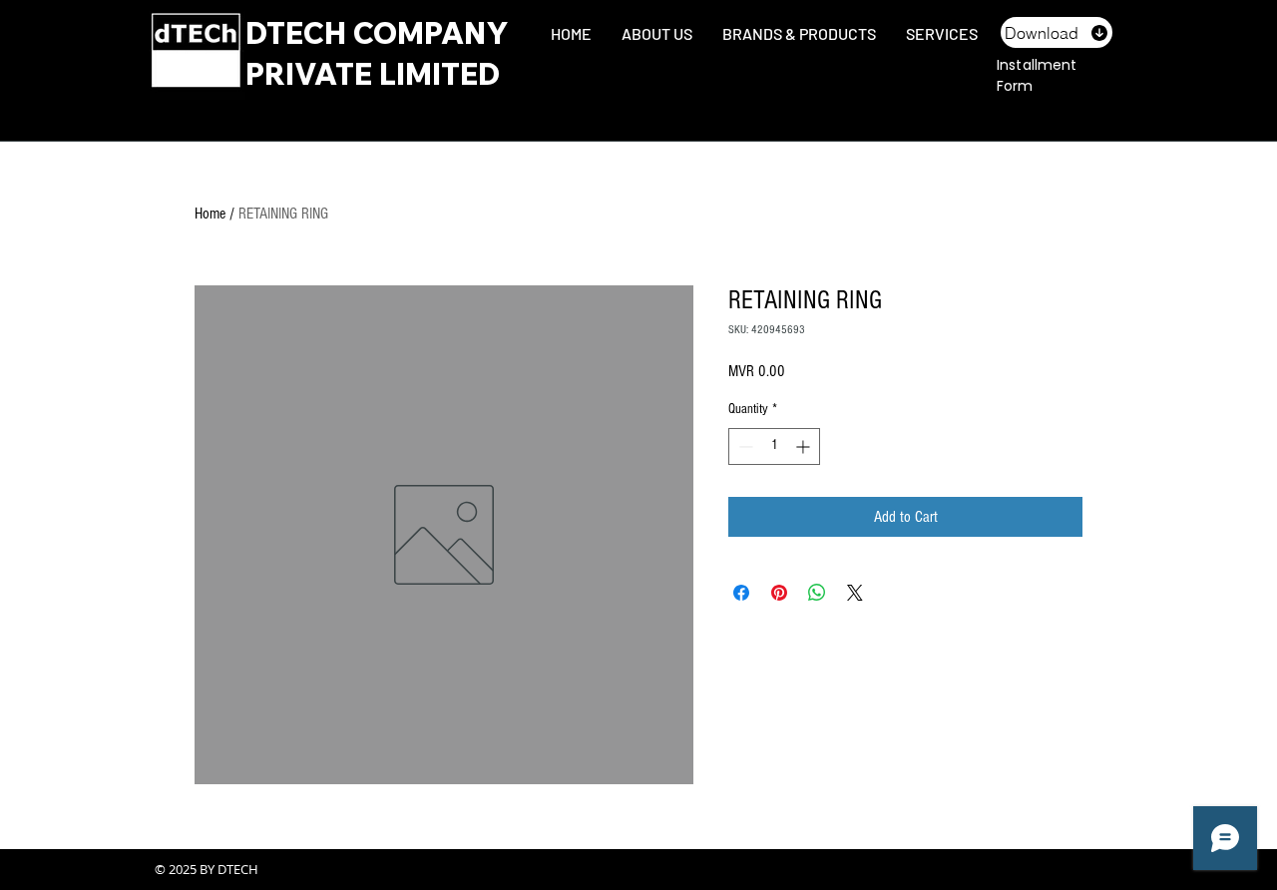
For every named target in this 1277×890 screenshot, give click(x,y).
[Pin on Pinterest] (779, 593)
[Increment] (804, 446)
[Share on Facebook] (741, 593)
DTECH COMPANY (377, 33)
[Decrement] (743, 446)
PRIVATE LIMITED (372, 74)
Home (210, 213)
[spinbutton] (774, 446)
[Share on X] (855, 593)
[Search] (1106, 58)
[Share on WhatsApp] (817, 593)
